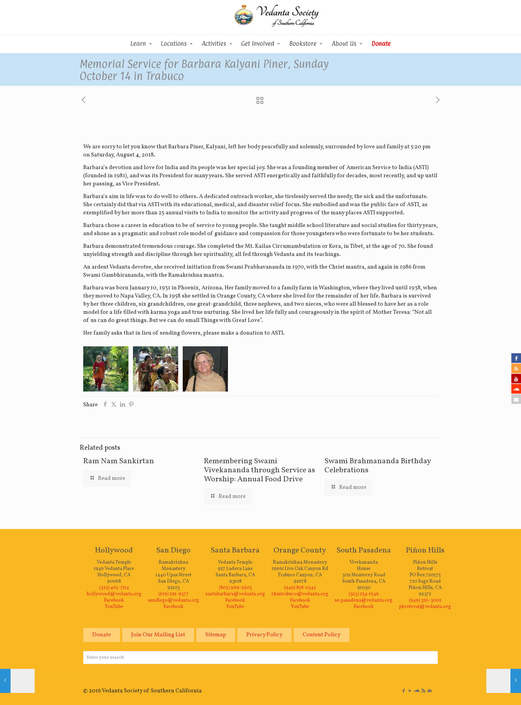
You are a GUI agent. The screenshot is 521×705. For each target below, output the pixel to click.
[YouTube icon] (410, 691)
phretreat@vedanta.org (425, 606)
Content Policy (321, 635)
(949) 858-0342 (300, 587)
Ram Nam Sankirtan (118, 461)
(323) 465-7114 (114, 587)
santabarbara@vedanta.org (235, 594)
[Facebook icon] (403, 691)
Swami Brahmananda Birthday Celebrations (377, 466)
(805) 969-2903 (235, 587)
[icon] (417, 691)
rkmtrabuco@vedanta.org (299, 594)
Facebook (114, 600)
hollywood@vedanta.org (114, 594)
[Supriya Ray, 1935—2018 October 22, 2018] (503, 681)
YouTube (114, 606)
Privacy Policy (264, 635)
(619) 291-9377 (173, 594)
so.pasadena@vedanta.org (364, 600)
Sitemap (215, 635)
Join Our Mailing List (158, 635)
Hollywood (114, 550)
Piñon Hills (425, 550)
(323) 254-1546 (364, 594)
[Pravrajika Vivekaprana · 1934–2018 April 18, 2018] (17, 681)
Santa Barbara (235, 550)
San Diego (173, 550)
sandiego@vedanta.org (173, 600)
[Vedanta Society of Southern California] (260, 17)
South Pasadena (363, 550)
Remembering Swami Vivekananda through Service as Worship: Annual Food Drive (259, 470)
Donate (101, 635)
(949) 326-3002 (425, 600)
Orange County (299, 550)
